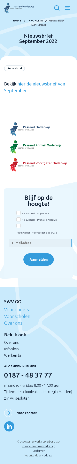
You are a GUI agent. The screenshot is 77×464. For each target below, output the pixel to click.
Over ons (13, 323)
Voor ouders (16, 309)
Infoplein (11, 349)
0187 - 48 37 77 (28, 375)
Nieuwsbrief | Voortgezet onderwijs (36, 232)
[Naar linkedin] (9, 426)
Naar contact (26, 413)
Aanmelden (39, 259)
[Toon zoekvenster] (58, 8)
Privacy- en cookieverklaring (38, 446)
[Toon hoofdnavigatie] (69, 8)
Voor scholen (17, 316)
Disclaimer (38, 450)
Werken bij (12, 355)
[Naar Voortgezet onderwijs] (39, 165)
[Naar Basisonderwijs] (39, 147)
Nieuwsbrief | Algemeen (35, 213)
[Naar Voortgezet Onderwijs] (39, 129)
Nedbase (47, 455)
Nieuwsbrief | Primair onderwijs (39, 219)
